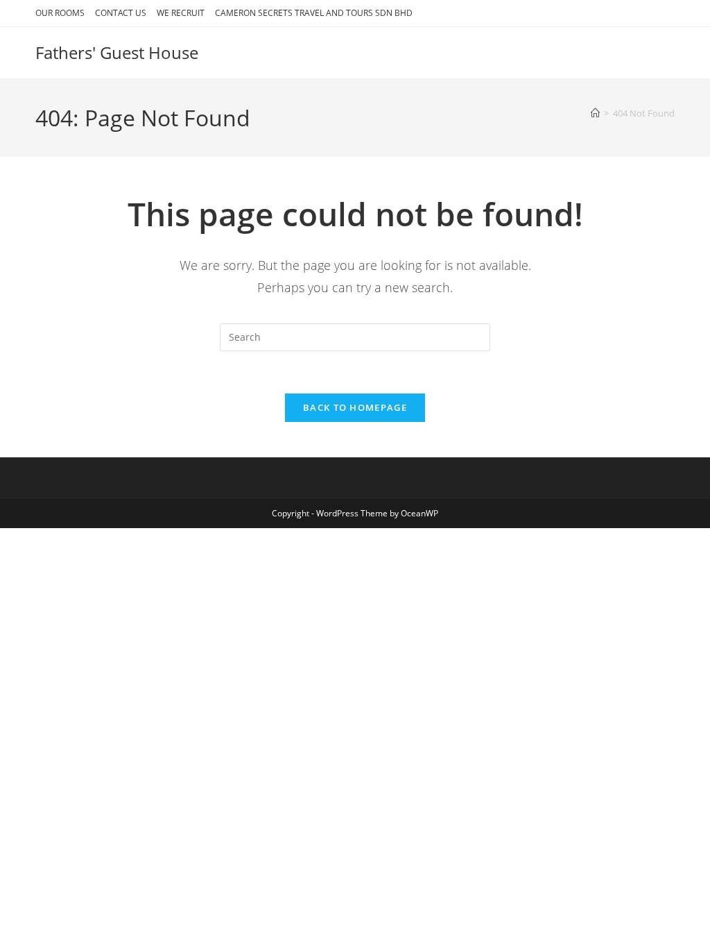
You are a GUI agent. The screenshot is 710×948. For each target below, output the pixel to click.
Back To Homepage (355, 407)
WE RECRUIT (181, 13)
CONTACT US (120, 13)
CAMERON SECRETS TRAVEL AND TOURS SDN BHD (314, 13)
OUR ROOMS (60, 13)
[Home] (595, 113)
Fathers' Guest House (116, 52)
